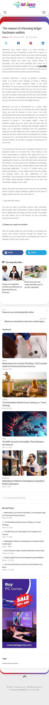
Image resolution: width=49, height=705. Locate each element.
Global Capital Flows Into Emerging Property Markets (24, 558)
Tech (4, 439)
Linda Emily (32, 37)
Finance (5, 37)
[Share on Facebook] (18, 43)
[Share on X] (6, 43)
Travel (4, 400)
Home (4, 360)
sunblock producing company (10, 663)
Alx (38, 690)
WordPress (23, 690)
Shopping (5, 478)
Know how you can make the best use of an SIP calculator (33, 285)
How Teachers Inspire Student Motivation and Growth (24, 551)
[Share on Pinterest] (30, 43)
